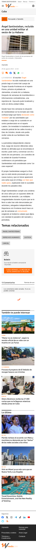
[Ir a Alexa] (3, 521)
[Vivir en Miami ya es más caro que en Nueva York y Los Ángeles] (18, 455)
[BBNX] (10, 545)
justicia (27, 237)
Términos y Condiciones (6, 537)
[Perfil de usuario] (33, 6)
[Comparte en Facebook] (11, 73)
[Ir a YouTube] (29, 517)
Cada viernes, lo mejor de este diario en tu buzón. (18, 270)
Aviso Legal (23, 533)
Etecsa (25, 1)
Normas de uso (29, 282)
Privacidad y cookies (9, 533)
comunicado (22, 211)
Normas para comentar (23, 528)
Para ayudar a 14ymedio (15, 19)
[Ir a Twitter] (7, 517)
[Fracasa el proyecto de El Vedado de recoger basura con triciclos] (18, 356)
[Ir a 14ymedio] (11, 6)
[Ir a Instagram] (11, 517)
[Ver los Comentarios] (7, 73)
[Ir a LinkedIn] (24, 517)
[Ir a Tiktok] (20, 517)
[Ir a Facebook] (3, 517)
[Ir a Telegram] (16, 517)
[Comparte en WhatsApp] (18, 73)
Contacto (22, 536)
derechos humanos (11, 237)
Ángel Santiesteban (11, 231)
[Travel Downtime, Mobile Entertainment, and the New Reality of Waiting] (18, 485)
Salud (19, 1)
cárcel (6, 243)
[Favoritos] (3, 73)
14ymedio (5, 527)
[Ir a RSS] (7, 521)
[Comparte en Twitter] (14, 73)
